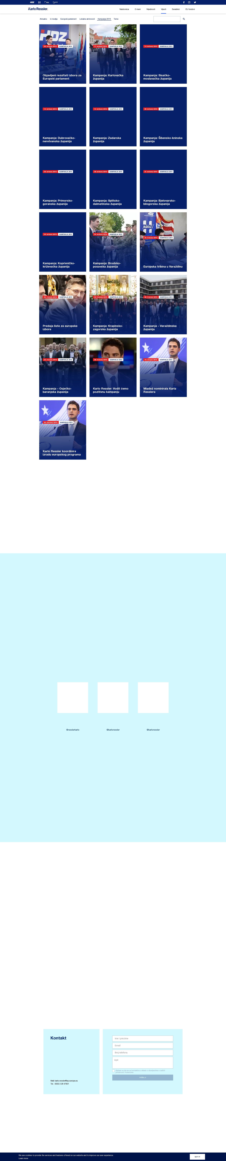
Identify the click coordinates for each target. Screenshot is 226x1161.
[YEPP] (55, 2)
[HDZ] (32, 2)
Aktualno (43, 19)
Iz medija (53, 19)
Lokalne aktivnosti (87, 19)
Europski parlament (68, 19)
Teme (116, 19)
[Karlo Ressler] (184, 2)
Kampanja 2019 (104, 19)
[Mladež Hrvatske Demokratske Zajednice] (39, 2)
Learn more (23, 1158)
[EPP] (47, 2)
